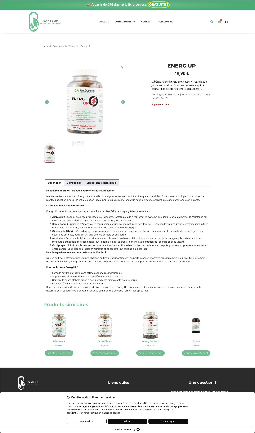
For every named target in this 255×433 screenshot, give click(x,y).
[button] (211, 21)
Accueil (104, 21)
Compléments (123, 21)
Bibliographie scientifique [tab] (101, 182)
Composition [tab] (74, 182)
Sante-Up (74, 46)
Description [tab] (54, 182)
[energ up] (84, 102)
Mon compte (165, 21)
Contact (146, 21)
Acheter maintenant (59, 353)
